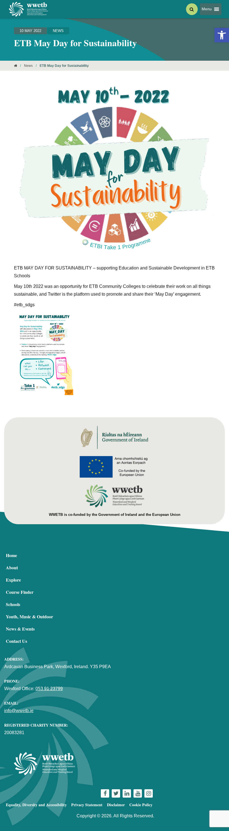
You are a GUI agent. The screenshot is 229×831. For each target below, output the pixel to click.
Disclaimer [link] (116, 805)
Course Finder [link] (20, 592)
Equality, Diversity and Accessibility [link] (36, 805)
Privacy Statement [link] (86, 805)
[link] (221, 35)
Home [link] (11, 555)
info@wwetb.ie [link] (19, 710)
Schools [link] (13, 604)
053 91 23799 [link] (49, 688)
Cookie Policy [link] (140, 805)
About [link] (12, 567)
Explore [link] (13, 580)
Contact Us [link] (16, 641)
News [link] (58, 31)
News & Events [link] (20, 629)
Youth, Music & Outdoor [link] (29, 616)
